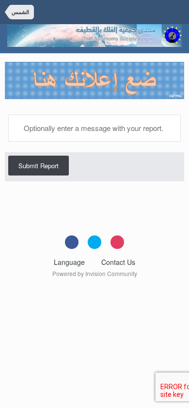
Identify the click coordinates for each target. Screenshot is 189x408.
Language (70, 262)
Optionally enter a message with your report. (92, 128)
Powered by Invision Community (94, 273)
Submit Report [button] (38, 165)
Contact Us (118, 262)
